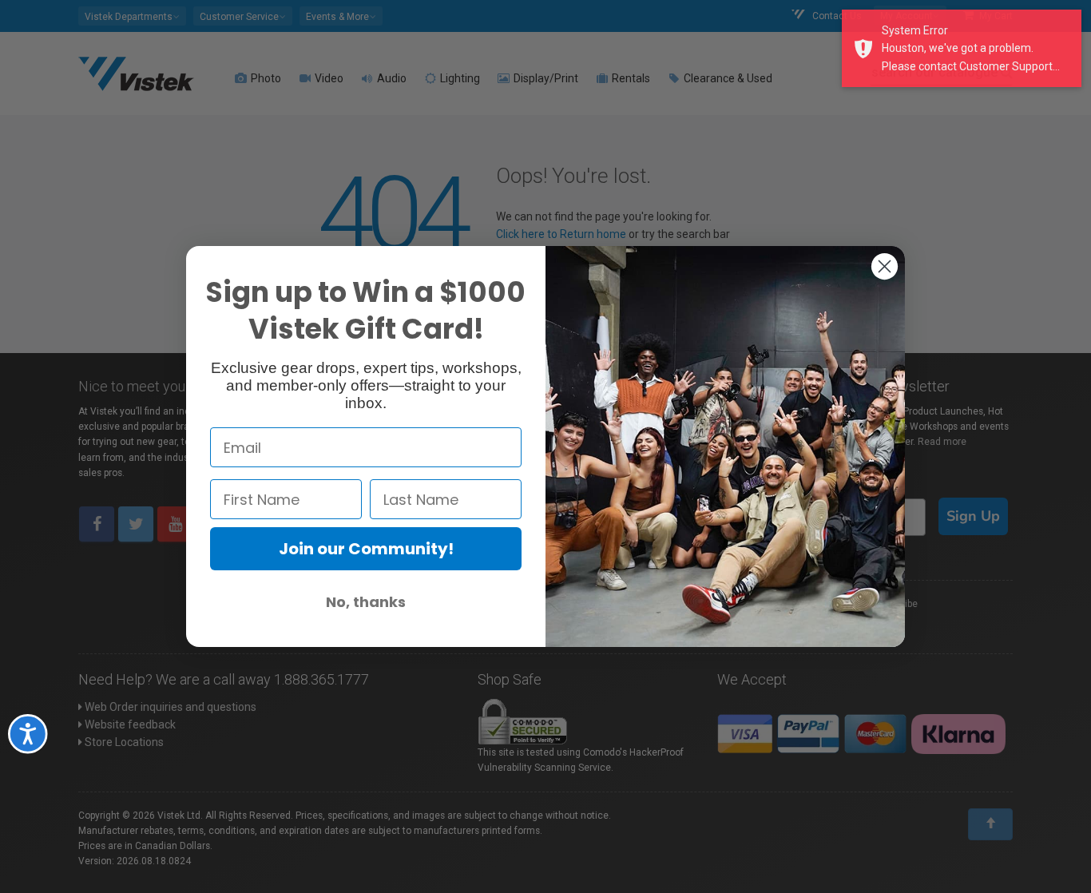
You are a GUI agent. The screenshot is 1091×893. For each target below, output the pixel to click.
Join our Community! (366, 549)
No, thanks (366, 602)
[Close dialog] (885, 266)
